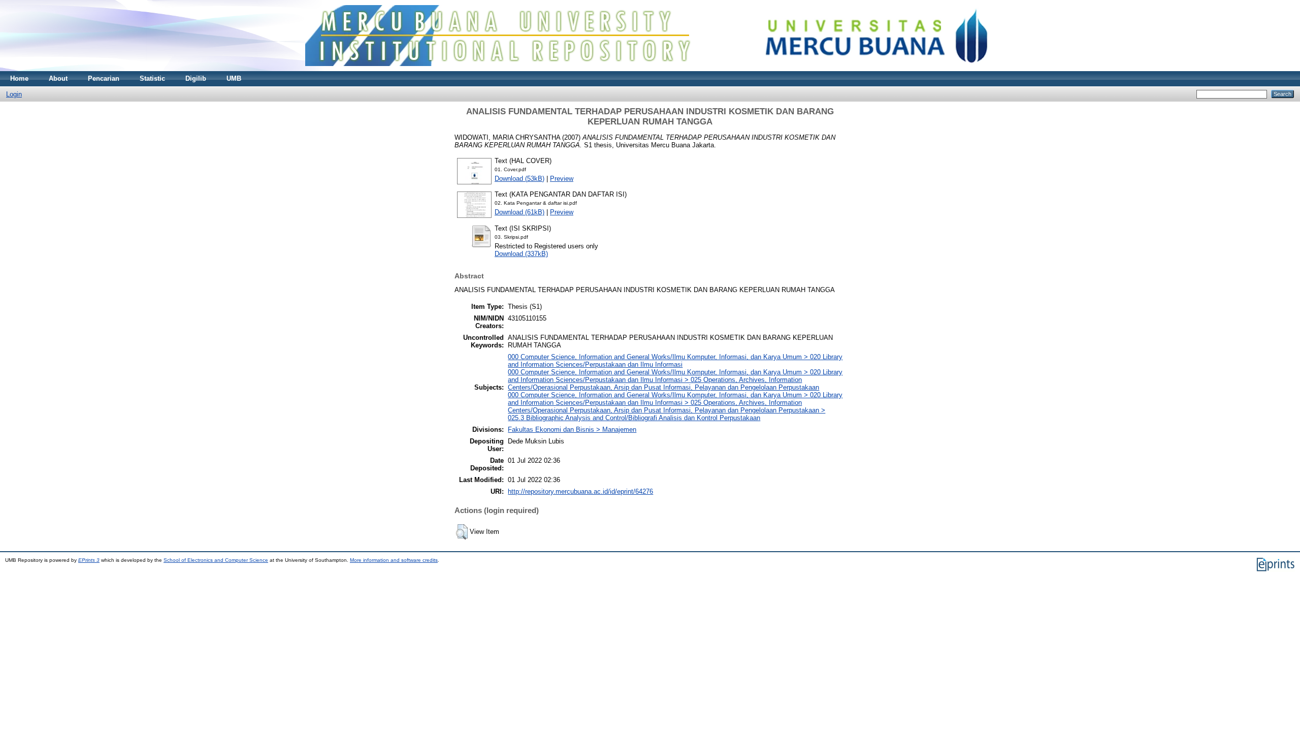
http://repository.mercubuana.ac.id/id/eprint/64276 (580, 491)
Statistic (152, 78)
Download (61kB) (519, 212)
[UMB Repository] (650, 69)
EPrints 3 (89, 560)
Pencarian (103, 78)
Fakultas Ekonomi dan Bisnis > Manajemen (572, 429)
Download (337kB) (521, 254)
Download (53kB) (519, 178)
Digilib (195, 78)
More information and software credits (394, 560)
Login (14, 94)
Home (19, 78)
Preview (561, 178)
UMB (233, 78)
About (58, 78)
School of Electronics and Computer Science (216, 560)
